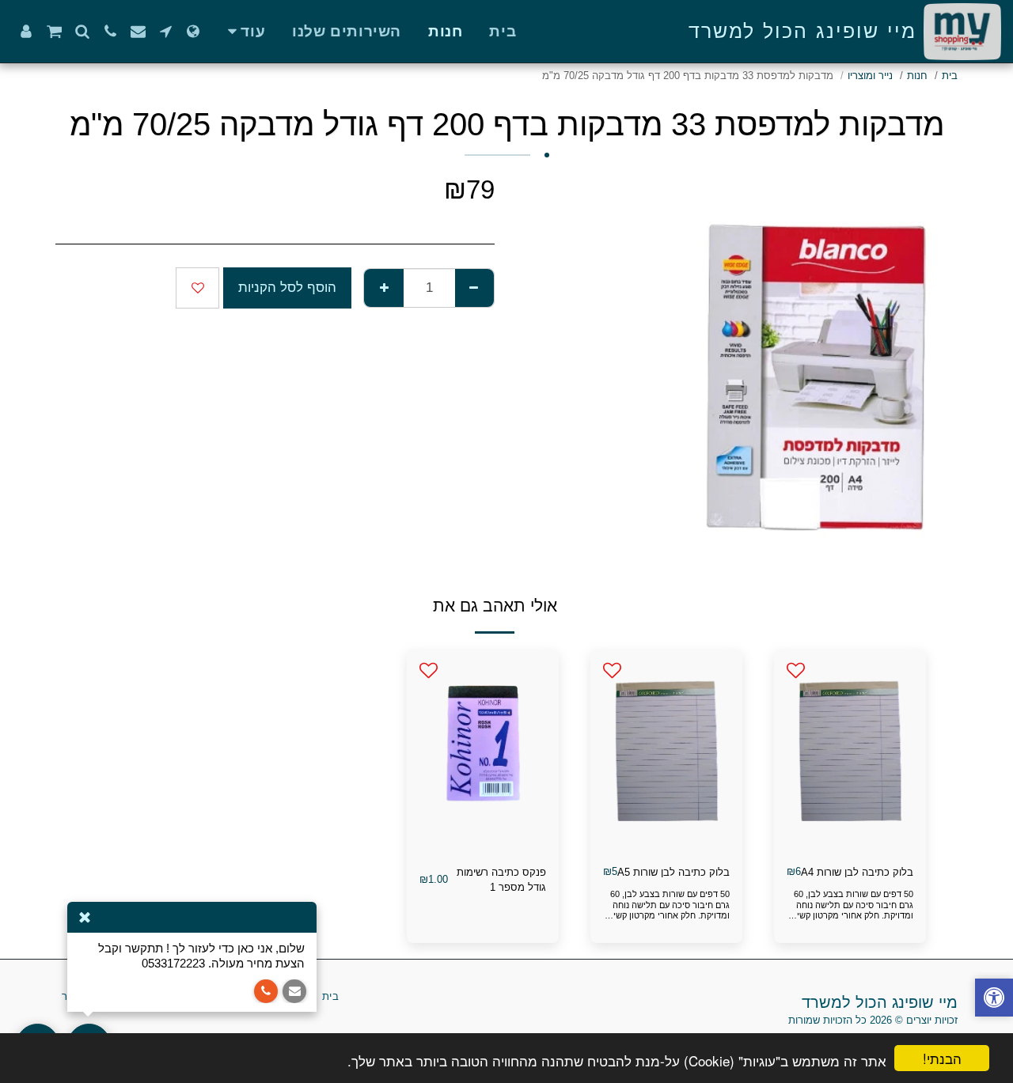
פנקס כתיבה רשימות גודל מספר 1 (501, 880)
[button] (166, 31)
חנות (917, 75)
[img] (850, 750)
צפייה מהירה (850, 846)
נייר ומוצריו (870, 75)
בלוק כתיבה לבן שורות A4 (857, 872)
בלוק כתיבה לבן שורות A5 (673, 872)
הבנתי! (942, 1058)
